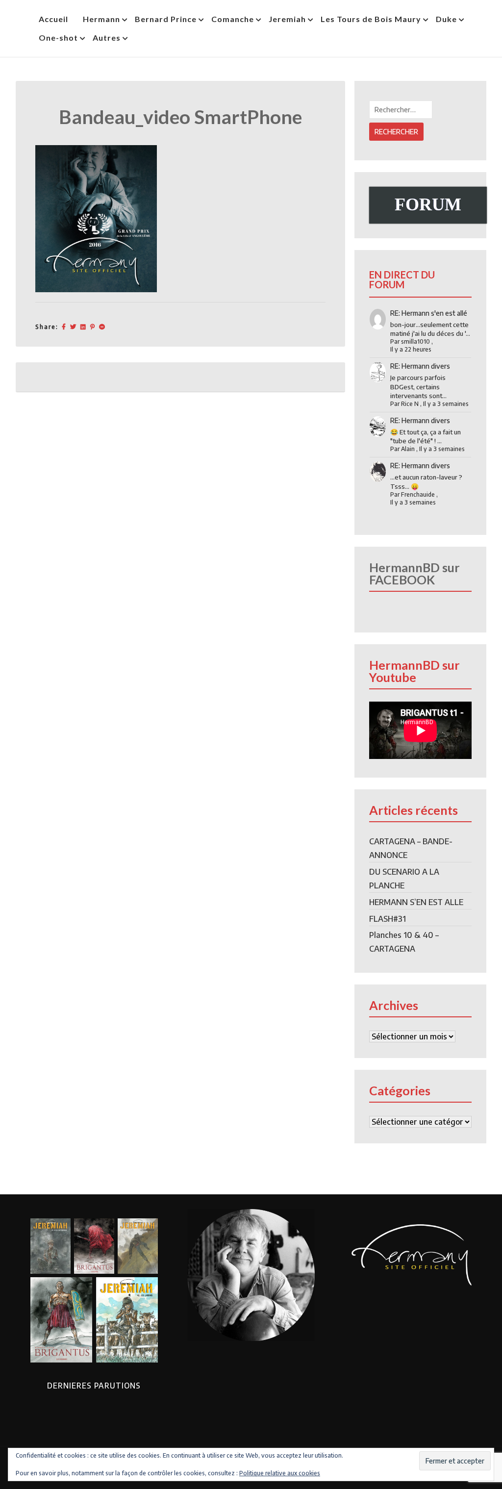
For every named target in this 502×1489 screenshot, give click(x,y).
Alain (408, 449)
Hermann (101, 19)
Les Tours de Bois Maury (371, 19)
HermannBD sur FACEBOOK (414, 573)
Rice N (410, 403)
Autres (107, 37)
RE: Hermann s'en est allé (428, 313)
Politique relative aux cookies (279, 1473)
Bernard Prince (166, 19)
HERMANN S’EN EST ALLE (416, 902)
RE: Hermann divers (420, 366)
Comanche (232, 19)
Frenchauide (418, 494)
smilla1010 (415, 341)
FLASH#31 (387, 919)
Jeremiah (287, 19)
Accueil (53, 19)
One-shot (58, 37)
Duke (446, 19)
